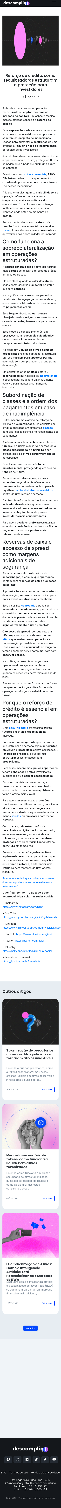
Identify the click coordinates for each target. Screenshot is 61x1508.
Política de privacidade (45, 1472)
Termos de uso (18, 1472)
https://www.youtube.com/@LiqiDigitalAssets (29, 917)
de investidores (34, 490)
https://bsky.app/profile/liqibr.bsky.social (27, 951)
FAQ (4, 1472)
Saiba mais (47, 1089)
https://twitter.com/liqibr (29, 940)
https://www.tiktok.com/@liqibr (35, 934)
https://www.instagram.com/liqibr (22, 906)
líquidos (16, 816)
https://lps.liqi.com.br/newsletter (22, 961)
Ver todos (30, 1328)
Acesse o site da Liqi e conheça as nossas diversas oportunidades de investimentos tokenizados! (28, 882)
